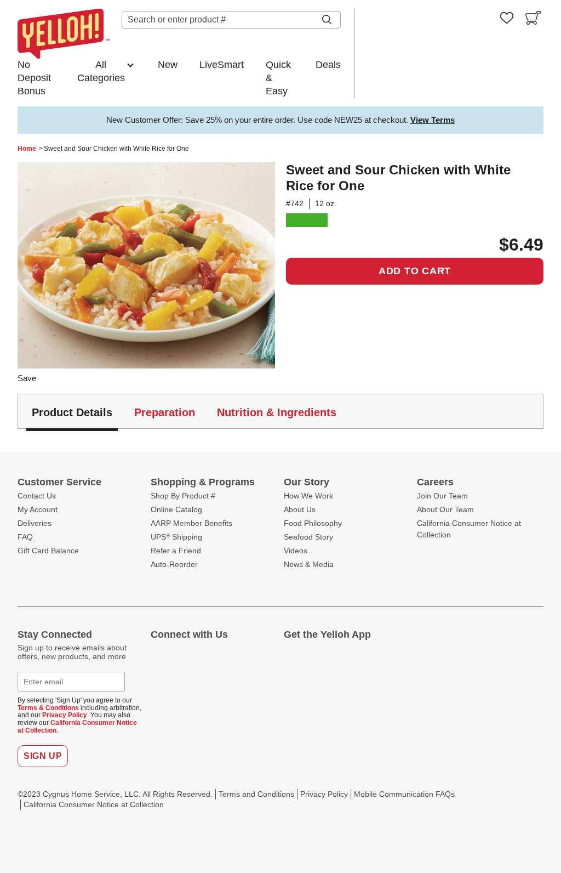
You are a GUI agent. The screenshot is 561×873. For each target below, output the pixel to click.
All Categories (101, 71)
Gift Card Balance (48, 550)
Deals (328, 64)
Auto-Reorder (174, 564)
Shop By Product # (183, 495)
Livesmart (307, 220)
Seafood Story (308, 536)
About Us (300, 509)
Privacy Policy (64, 715)
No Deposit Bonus (34, 78)
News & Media (309, 564)
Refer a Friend (176, 550)
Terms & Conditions (48, 708)
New (168, 64)
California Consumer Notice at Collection (77, 726)
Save (27, 378)
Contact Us (37, 495)
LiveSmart (221, 64)
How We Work (308, 495)
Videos (295, 550)
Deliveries (34, 523)
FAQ (25, 536)
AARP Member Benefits (191, 523)
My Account (38, 509)
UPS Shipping (176, 536)
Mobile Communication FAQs (404, 794)
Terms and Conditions (256, 794)
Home (27, 148)
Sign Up (43, 756)
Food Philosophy (313, 523)
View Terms (432, 119)
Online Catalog (176, 509)
